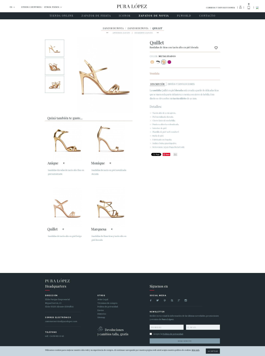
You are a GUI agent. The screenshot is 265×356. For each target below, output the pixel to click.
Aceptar (213, 351)
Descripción (157, 84)
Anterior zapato (121, 32)
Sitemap (101, 317)
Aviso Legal (102, 299)
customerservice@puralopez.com (61, 321)
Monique (98, 163)
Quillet (52, 229)
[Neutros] (152, 62)
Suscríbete (185, 341)
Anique (52, 163)
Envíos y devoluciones (181, 84)
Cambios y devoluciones (220, 7)
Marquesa (98, 229)
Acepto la (168, 334)
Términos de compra (107, 303)
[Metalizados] (158, 62)
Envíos (100, 310)
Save (168, 154)
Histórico (101, 314)
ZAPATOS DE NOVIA (113, 28)
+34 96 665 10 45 (56, 336)
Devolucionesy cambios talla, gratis (112, 332)
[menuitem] (61, 15)
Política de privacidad (107, 306)
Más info (196, 350)
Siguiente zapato (144, 32)
